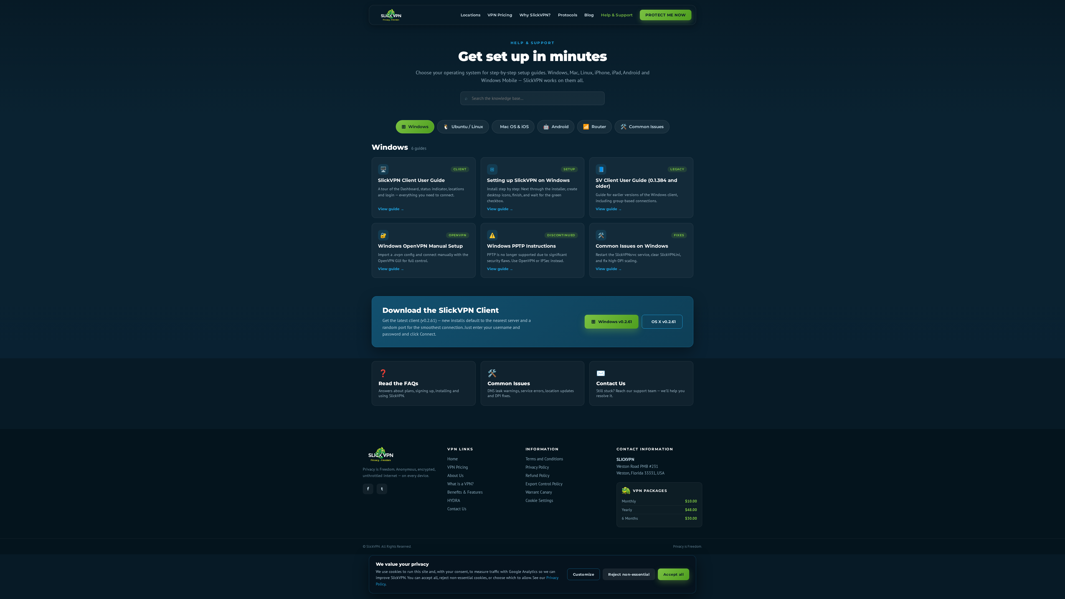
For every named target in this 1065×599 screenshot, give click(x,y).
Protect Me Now (665, 15)
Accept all (673, 574)
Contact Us (456, 508)
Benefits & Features (465, 492)
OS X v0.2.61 (663, 321)
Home (452, 458)
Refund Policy (537, 475)
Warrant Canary (539, 492)
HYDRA (453, 500)
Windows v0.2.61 (611, 322)
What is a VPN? (460, 483)
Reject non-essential (629, 574)
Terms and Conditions (544, 458)
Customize (583, 574)
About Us (455, 475)
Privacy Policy (537, 467)
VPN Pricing (457, 467)
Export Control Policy (544, 483)
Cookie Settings (539, 500)
